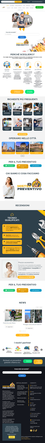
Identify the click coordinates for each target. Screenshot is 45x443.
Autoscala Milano (20, 404)
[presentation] (21, 156)
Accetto (12, 437)
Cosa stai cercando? (11, 32)
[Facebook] (31, 430)
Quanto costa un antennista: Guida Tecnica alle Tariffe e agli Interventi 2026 (22, 387)
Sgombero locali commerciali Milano (21, 401)
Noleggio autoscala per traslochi (32, 324)
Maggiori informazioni (11, 434)
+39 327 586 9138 (33, 416)
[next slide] (41, 307)
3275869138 (32, 410)
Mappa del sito (27, 438)
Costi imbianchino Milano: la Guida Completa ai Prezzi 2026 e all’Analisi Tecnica (22, 393)
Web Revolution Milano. (24, 437)
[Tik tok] (36, 430)
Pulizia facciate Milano (9, 323)
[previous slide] (37, 307)
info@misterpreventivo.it (35, 399)
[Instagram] (34, 430)
